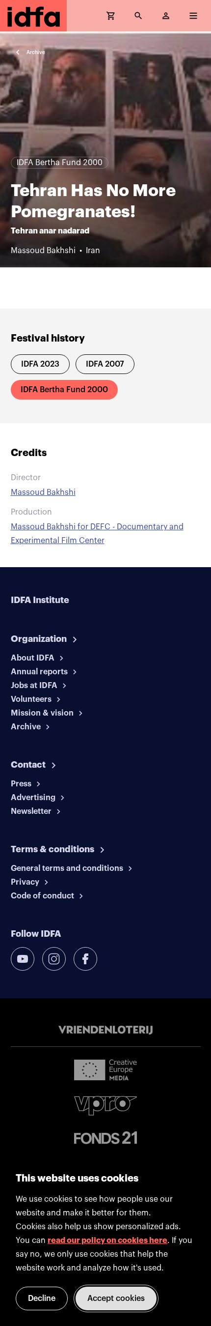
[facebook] (85, 959)
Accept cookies (116, 1298)
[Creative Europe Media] (105, 1069)
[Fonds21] (105, 1138)
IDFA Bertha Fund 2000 (64, 390)
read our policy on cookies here (107, 1240)
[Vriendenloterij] (105, 1030)
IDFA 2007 (105, 364)
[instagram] (54, 959)
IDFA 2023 (40, 364)
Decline (41, 1298)
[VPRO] (105, 1105)
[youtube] (22, 959)
